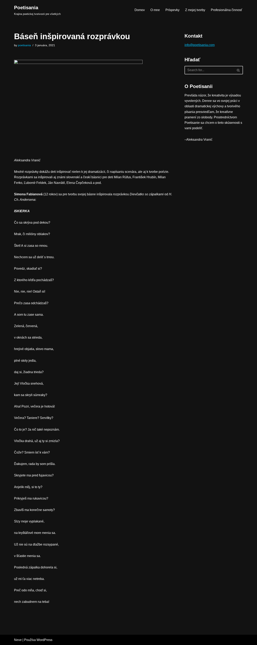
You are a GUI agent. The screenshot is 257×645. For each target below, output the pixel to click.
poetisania (24, 45)
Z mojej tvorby (195, 10)
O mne (155, 10)
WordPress (44, 640)
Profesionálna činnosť (226, 10)
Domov (140, 10)
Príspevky (172, 10)
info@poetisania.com (200, 45)
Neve (18, 640)
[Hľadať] (238, 70)
